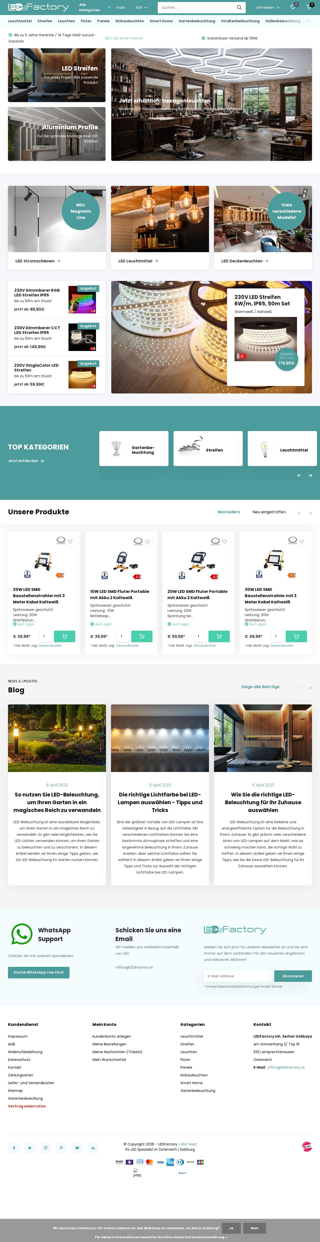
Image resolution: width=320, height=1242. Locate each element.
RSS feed (188, 1144)
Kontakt (118, 7)
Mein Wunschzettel (109, 1059)
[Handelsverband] (307, 1147)
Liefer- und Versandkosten (31, 1082)
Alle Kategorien (89, 7)
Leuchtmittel (20, 21)
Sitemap (15, 1090)
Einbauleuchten (130, 21)
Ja (231, 1228)
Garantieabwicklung (25, 1098)
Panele (103, 21)
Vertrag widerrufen (27, 1106)
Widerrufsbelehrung (25, 1051)
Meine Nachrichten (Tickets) (117, 1051)
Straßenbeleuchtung (240, 21)
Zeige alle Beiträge (261, 687)
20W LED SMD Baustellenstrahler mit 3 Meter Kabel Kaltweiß (39, 596)
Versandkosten (50, 645)
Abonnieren (293, 976)
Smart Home (161, 21)
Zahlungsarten (20, 1075)
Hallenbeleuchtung (283, 21)
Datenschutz (19, 1059)
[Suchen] (239, 7)
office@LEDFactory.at (286, 1067)
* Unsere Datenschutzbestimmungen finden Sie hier (243, 986)
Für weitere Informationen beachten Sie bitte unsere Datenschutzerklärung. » (161, 1237)
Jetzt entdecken (23, 461)
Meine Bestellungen (109, 1044)
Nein (254, 1228)
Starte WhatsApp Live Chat (39, 972)
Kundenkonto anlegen (111, 1036)
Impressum (18, 1036)
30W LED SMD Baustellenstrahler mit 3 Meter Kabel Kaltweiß (270, 596)
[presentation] (299, 476)
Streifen (45, 21)
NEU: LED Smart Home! (27, 38)
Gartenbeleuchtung (196, 21)
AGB (11, 1044)
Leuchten (66, 21)
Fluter (86, 21)
